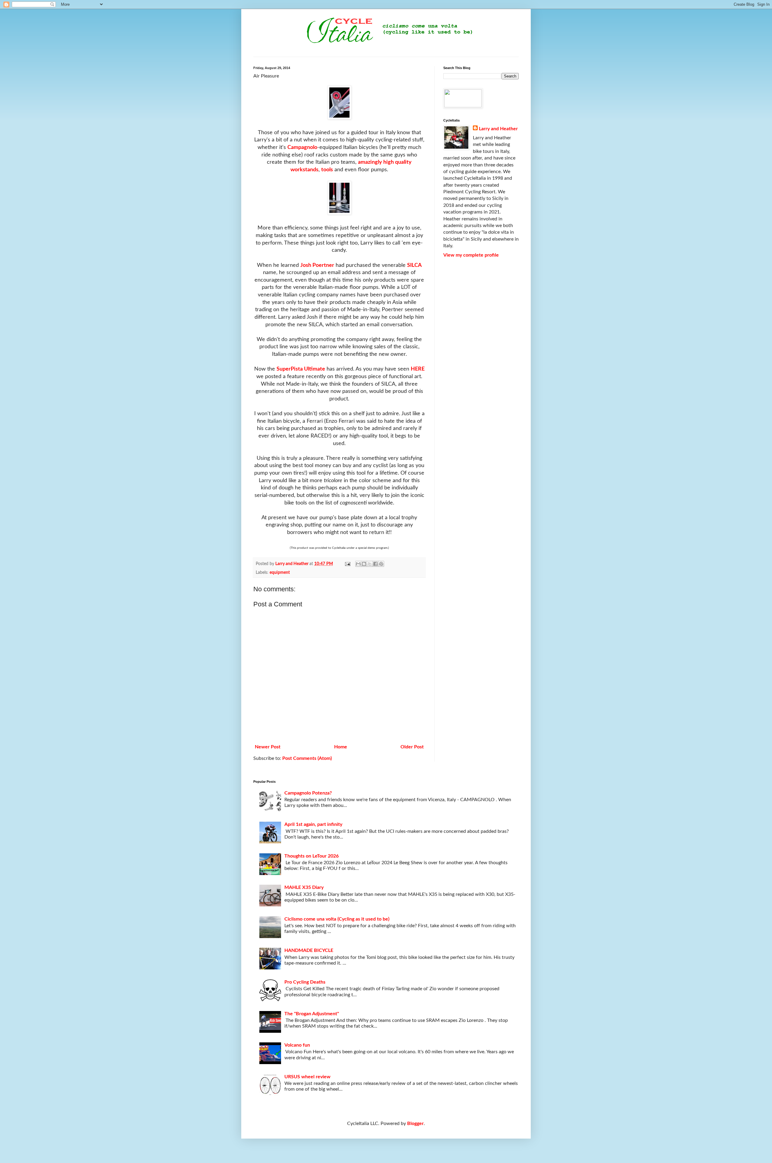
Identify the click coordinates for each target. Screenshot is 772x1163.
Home (340, 746)
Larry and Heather (498, 128)
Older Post (412, 746)
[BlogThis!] (364, 564)
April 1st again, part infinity (313, 824)
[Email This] (358, 564)
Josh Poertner (317, 265)
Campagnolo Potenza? (308, 793)
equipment (280, 572)
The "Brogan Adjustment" (311, 1013)
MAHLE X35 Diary (304, 887)
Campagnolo (302, 147)
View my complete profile (471, 255)
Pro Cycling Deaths (304, 982)
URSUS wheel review (307, 1076)
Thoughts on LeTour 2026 (311, 856)
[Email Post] (347, 563)
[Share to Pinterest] (381, 564)
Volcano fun (297, 1045)
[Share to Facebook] (375, 564)
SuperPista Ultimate (301, 368)
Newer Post (267, 746)
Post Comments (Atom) (307, 758)
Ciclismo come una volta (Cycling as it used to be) (336, 919)
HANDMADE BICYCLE (308, 950)
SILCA (414, 265)
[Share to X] (370, 564)
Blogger (415, 1123)
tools (327, 169)
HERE (418, 368)
